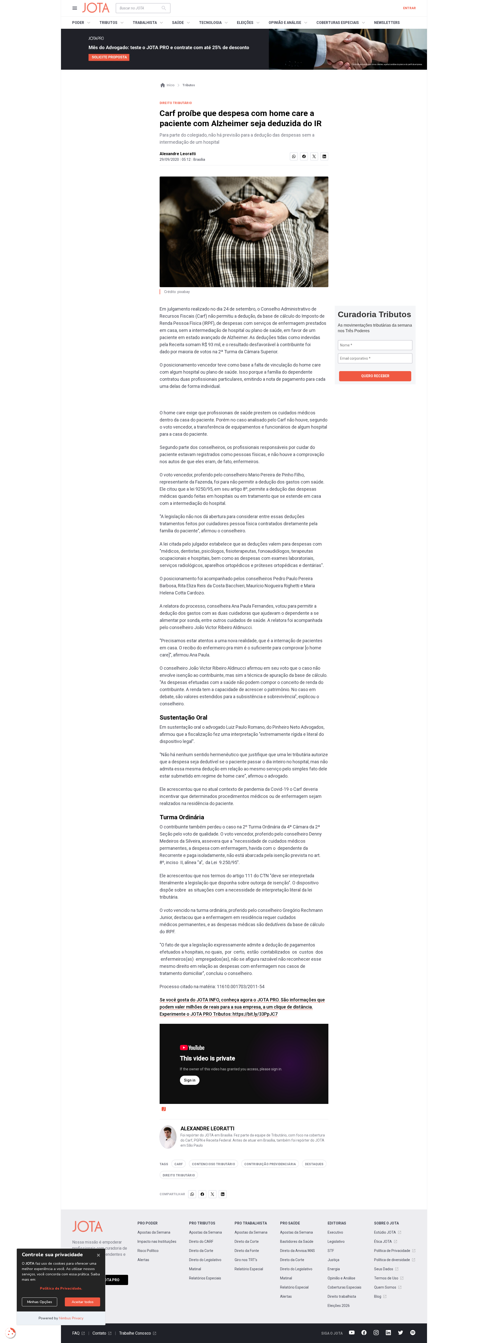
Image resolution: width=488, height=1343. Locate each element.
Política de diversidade (392, 1260)
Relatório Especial (249, 1269)
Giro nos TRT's (246, 1260)
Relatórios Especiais (205, 1278)
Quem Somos (385, 1287)
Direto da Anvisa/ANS (297, 1251)
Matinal (195, 1269)
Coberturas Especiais (344, 1287)
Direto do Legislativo (205, 1260)
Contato (99, 1333)
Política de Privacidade (392, 1251)
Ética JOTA (383, 1241)
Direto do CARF (201, 1241)
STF (331, 1251)
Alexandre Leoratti (178, 153)
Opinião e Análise (341, 1278)
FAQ (76, 1333)
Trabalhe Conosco (135, 1333)
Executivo (335, 1232)
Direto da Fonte (247, 1251)
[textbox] (140, 8)
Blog (377, 1296)
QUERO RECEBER (375, 376)
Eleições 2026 (339, 1306)
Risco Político (148, 1251)
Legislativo (336, 1241)
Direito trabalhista (342, 1296)
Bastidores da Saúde (296, 1241)
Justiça (333, 1260)
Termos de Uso (386, 1278)
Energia (334, 1269)
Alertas (143, 1260)
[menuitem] (82, 23)
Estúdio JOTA (385, 1232)
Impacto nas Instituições (157, 1241)
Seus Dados (383, 1269)
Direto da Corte (201, 1251)
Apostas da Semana (154, 1232)
